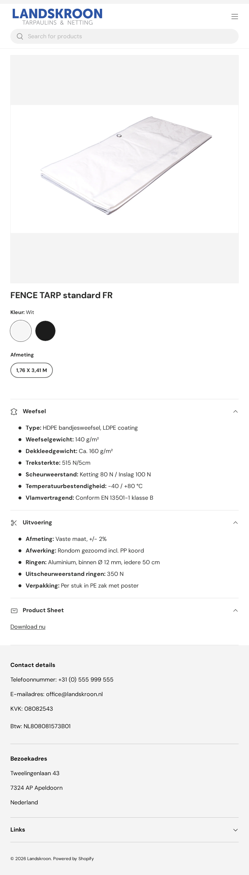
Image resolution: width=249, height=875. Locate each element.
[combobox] (124, 36)
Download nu (27, 627)
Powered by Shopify (73, 858)
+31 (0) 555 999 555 (85, 679)
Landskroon (39, 858)
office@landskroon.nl (74, 694)
